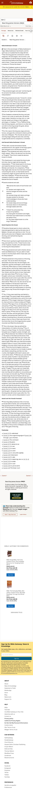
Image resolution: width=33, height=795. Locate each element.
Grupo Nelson (8, 746)
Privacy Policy (20, 671)
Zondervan (7, 755)
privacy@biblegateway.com (10, 673)
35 (26, 459)
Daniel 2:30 (6, 455)
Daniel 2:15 (6, 448)
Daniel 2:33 (6, 459)
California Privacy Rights (12, 721)
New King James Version (13, 481)
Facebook (7, 766)
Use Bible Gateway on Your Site (13, 712)
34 (24, 459)
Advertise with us (9, 714)
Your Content (28, 30)
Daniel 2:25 (6, 453)
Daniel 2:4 (6, 435)
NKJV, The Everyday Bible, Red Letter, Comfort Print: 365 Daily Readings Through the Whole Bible (15, 593)
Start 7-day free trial (10, 514)
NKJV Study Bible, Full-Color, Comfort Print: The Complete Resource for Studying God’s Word (15, 562)
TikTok (6, 772)
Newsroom (7, 697)
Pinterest (7, 770)
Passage (3, 30)
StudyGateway (8, 740)
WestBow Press (9, 753)
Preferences (8, 787)
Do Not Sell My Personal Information (16, 723)
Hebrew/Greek (19, 30)
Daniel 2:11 (6, 446)
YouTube (7, 777)
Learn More (23, 514)
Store (6, 692)
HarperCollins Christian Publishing (14, 744)
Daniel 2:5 (6, 440)
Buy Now (10, 575)
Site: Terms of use (9, 727)
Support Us (7, 699)
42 (28, 459)
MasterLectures (9, 758)
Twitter (6, 775)
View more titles (16, 612)
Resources (10, 30)
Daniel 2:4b (28, 435)
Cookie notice (8, 725)
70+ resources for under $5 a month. (17, 7)
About (6, 684)
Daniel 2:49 (6, 468)
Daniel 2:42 (6, 461)
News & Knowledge (10, 686)
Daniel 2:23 (6, 451)
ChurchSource (8, 742)
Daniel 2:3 (6, 433)
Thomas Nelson (9, 751)
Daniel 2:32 (6, 457)
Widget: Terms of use (10, 729)
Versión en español (10, 785)
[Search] (30, 19)
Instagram (7, 768)
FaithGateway (8, 738)
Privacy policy (8, 718)
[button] (30, 3)
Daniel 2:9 (6, 442)
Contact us (7, 716)
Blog (5, 695)
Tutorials (7, 709)
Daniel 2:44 (6, 464)
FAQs (6, 707)
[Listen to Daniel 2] (21, 36)
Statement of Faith (10, 688)
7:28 (10, 438)
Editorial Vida (8, 749)
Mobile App (7, 690)
